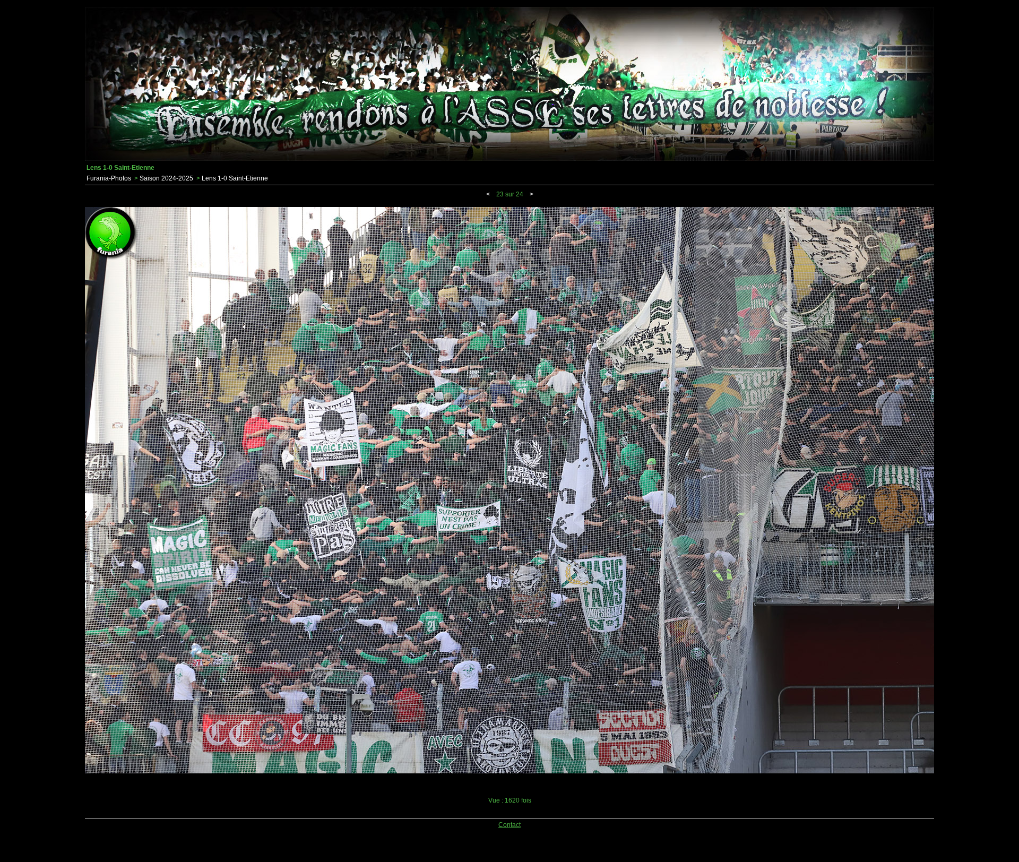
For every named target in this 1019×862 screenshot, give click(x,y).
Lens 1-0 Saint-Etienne (235, 178)
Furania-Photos (109, 178)
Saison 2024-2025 (166, 178)
